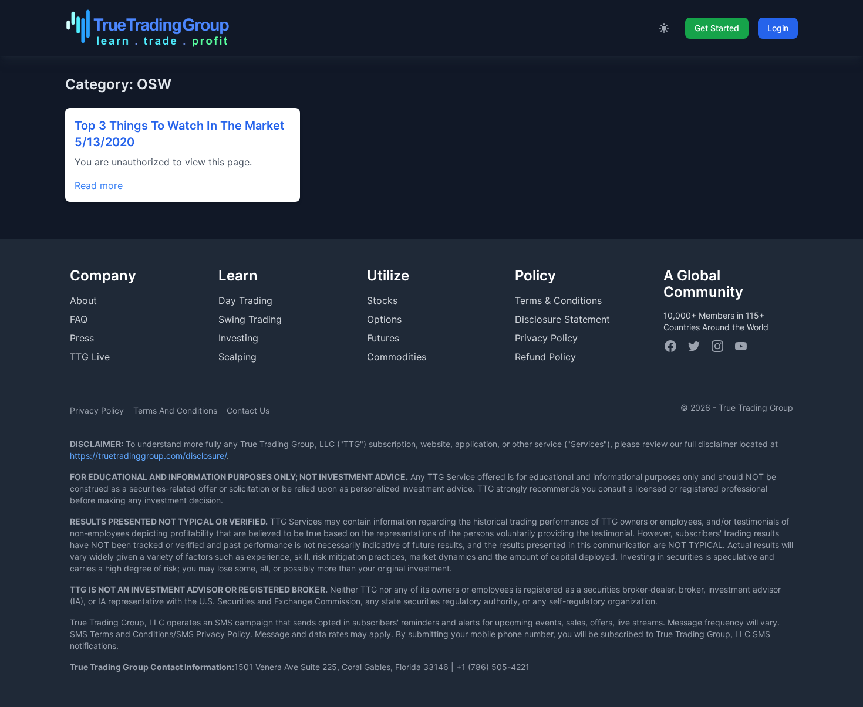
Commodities (396, 357)
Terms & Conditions (558, 300)
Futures (383, 338)
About (83, 300)
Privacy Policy (546, 338)
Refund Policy (545, 357)
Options (384, 319)
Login (777, 28)
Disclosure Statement (562, 319)
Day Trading (245, 300)
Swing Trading (250, 319)
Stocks (382, 300)
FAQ (78, 319)
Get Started (717, 28)
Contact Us (248, 410)
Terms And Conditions (175, 410)
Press (82, 338)
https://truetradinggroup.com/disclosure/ (148, 456)
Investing (238, 338)
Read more (99, 185)
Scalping (237, 357)
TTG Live (90, 357)
